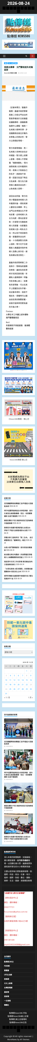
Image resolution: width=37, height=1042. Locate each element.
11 (10, 680)
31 (6, 693)
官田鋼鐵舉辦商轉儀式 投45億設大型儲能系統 (18, 728)
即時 (32, 56)
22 (27, 684)
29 (27, 689)
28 (23, 689)
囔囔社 (6, 1005)
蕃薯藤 (6, 970)
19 (14, 684)
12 (14, 680)
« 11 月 (7, 697)
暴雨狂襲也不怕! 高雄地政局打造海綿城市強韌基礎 (18, 793)
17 (6, 684)
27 (18, 689)
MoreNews (12, 1039)
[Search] (26, 56)
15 (27, 680)
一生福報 (7, 1000)
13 (18, 680)
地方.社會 (11, 63)
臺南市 (14, 736)
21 (23, 684)
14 (23, 680)
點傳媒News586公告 (18, 1022)
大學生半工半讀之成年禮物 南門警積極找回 (18, 314)
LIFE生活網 (8, 974)
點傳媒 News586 (18, 35)
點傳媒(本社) (8, 961)
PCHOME (7, 966)
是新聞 (6, 996)
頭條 (16, 63)
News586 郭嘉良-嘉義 (10, 73)
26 (14, 689)
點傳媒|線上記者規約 (18, 1019)
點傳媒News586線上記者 (18, 1016)
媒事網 (6, 979)
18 (10, 684)
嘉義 (6, 63)
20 (18, 684)
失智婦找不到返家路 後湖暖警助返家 (18, 325)
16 (31, 680)
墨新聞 (6, 992)
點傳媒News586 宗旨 (18, 1013)
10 (6, 680)
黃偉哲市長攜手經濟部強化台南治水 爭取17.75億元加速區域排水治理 (18, 824)
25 (10, 689)
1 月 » (30, 697)
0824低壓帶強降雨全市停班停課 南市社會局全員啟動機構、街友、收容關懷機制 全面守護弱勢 (18, 513)
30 (31, 689)
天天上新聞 (8, 983)
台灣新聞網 (8, 987)
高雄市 (14, 800)
